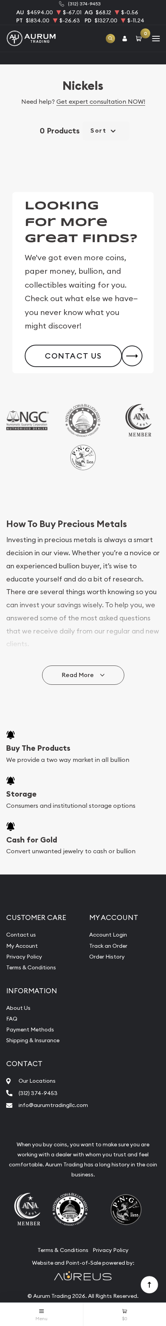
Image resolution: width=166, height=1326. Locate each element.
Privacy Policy (24, 956)
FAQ (11, 1018)
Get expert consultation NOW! (100, 101)
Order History (107, 956)
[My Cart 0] (140, 38)
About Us (18, 1007)
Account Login (108, 934)
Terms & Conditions (31, 967)
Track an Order (108, 945)
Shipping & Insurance (32, 1040)
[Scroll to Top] (149, 1284)
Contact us (21, 934)
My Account (22, 945)
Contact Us (73, 356)
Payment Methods (30, 1029)
